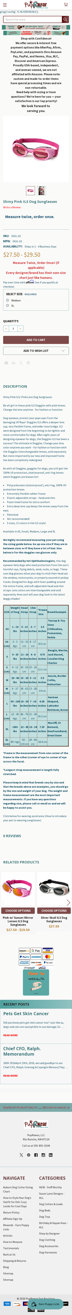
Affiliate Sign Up (12, 1218)
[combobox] (36, 19)
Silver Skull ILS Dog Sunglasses (54, 919)
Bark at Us (9, 1254)
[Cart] (66, 5)
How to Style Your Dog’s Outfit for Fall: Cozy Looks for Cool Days (17, 1202)
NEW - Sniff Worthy (50, 1187)
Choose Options (18, 911)
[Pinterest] (28, 363)
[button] (36, 27)
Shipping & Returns (14, 1260)
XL (12, 305)
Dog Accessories (48, 1246)
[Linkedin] (51, 1155)
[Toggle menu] (5, 5)
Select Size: (21, 294)
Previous (3, 902)
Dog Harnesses (48, 1252)
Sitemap (8, 1273)
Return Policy (11, 1212)
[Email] (6, 363)
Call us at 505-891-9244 (36, 1145)
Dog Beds (44, 1210)
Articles (7, 1235)
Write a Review (12, 207)
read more (10, 1035)
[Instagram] (43, 1155)
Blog (6, 1267)
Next (68, 902)
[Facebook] (36, 1155)
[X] (21, 363)
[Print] (13, 363)
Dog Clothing (47, 1239)
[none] (36, 149)
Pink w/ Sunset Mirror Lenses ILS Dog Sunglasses (18, 921)
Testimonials (11, 1248)
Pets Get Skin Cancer (26, 1013)
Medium (16, 300)
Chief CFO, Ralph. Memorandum (22, 1051)
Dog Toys (44, 1216)
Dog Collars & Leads (51, 1204)
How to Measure (12, 1242)
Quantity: (11, 321)
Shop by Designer (49, 1233)
